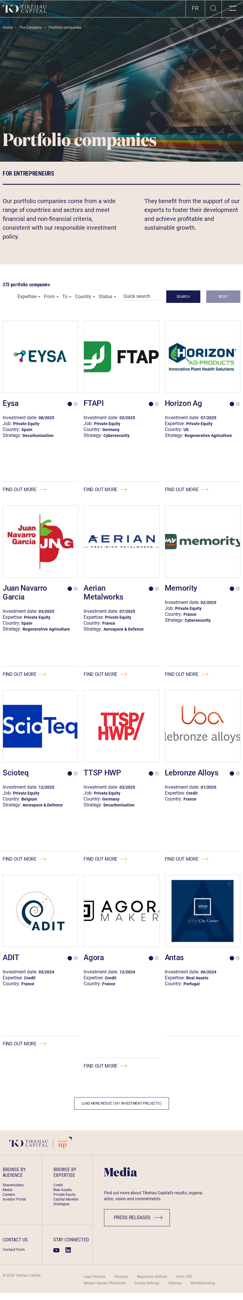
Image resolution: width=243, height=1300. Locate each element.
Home (7, 27)
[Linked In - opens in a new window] (68, 1250)
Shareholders (13, 1185)
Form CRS (184, 1277)
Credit (58, 1185)
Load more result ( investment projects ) (121, 1103)
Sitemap (175, 1283)
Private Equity (64, 1195)
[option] (195, 8)
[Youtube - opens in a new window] (56, 1250)
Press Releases (132, 1217)
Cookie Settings (147, 1283)
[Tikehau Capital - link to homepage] (25, 8)
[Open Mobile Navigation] (232, 9)
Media (7, 1190)
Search (183, 297)
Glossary (121, 1277)
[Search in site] (213, 8)
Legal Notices (94, 1277)
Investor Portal (14, 1199)
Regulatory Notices (152, 1277)
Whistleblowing (203, 1283)
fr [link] (195, 8)
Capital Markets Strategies (66, 1201)
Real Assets (62, 1190)
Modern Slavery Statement (105, 1283)
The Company (30, 27)
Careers (9, 1195)
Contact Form (14, 1250)
